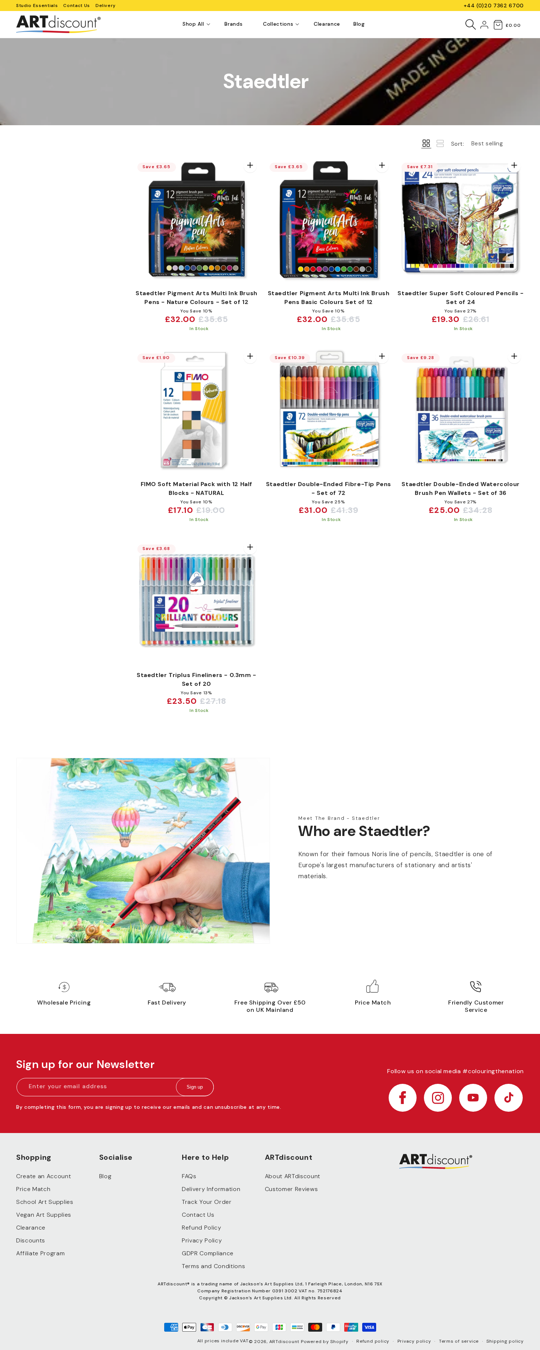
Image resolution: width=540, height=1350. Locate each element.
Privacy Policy (202, 1240)
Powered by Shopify (325, 1341)
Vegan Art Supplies (43, 1215)
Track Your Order (207, 1202)
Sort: (457, 144)
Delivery (106, 5)
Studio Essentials (37, 5)
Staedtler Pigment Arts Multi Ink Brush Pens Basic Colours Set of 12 (329, 297)
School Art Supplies (44, 1202)
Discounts (30, 1240)
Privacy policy (414, 1341)
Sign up (195, 1087)
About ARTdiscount (292, 1176)
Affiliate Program (40, 1253)
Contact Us (76, 5)
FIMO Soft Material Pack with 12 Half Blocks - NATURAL (197, 488)
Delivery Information (211, 1189)
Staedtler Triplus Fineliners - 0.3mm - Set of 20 (196, 679)
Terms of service (459, 1341)
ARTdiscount (285, 1341)
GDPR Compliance (208, 1253)
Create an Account (43, 1176)
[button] (193, 24)
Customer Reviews (291, 1189)
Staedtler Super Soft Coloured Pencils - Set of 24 (460, 297)
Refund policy (372, 1341)
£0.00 (513, 25)
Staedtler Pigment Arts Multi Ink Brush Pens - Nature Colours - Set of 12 (197, 297)
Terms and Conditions (213, 1266)
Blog (105, 1176)
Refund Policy (202, 1227)
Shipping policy (505, 1341)
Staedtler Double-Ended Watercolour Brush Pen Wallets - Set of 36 (460, 488)
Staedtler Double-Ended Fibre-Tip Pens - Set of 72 (328, 488)
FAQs (189, 1176)
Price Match (33, 1189)
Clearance (31, 1227)
